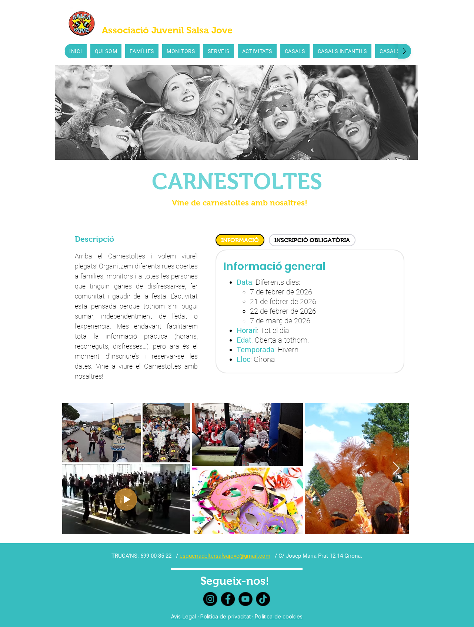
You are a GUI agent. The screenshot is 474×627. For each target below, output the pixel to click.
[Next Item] (396, 468)
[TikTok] (261, 598)
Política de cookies (279, 616)
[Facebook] (228, 598)
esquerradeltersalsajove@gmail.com (225, 555)
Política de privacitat (226, 616)
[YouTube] (245, 598)
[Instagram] (211, 598)
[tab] (240, 240)
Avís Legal (183, 616)
